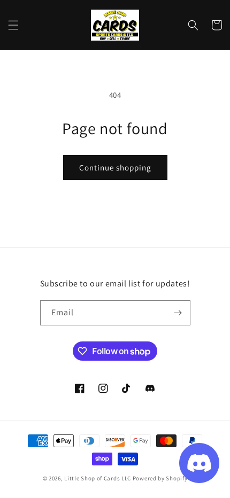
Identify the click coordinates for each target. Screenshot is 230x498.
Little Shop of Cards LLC (97, 478)
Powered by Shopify (160, 478)
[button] (13, 25)
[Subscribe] (178, 312)
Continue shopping (115, 167)
